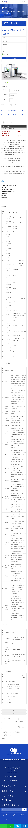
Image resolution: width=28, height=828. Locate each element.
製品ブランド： (6, 123)
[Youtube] (10, 800)
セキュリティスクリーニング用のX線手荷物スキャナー (13, 723)
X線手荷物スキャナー (7, 735)
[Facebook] (2, 800)
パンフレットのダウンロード (9, 128)
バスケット (11, 114)
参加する (14, 58)
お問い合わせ (11, 110)
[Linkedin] (6, 800)
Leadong (11, 819)
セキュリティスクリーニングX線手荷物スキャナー (13, 728)
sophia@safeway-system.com (14, 780)
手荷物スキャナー (20, 732)
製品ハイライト (6, 126)
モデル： (5, 121)
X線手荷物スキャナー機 (8, 732)
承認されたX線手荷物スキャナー (10, 719)
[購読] (24, 809)
